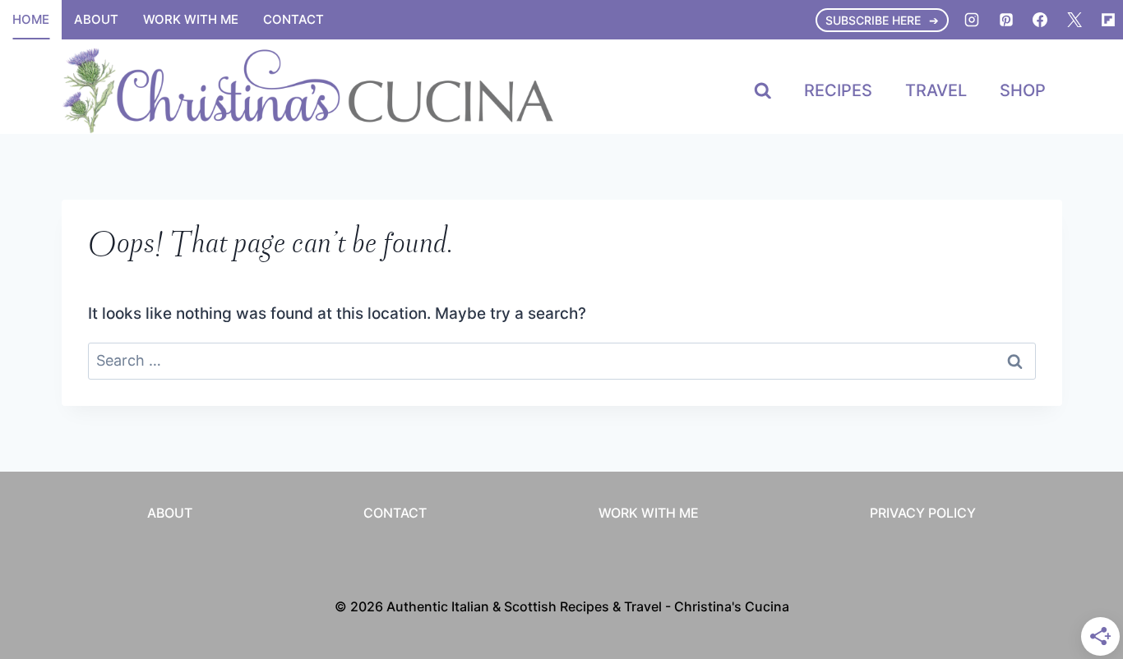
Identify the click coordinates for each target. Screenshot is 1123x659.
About (96, 19)
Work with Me (190, 19)
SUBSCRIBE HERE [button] (873, 20)
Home (30, 19)
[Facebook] (1040, 20)
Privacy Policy (923, 513)
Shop (1023, 90)
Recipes (838, 90)
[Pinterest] (1006, 20)
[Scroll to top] (1079, 443)
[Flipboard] (1108, 20)
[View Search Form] (762, 91)
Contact (293, 19)
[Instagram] (972, 20)
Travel (936, 90)
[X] (1074, 20)
